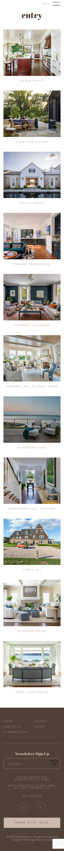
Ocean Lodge (32, 202)
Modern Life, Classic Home (32, 386)
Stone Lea (32, 569)
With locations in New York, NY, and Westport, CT (32, 786)
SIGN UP (54, 762)
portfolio (12, 726)
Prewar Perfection (32, 264)
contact (41, 721)
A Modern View (32, 447)
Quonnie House (32, 631)
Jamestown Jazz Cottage (32, 508)
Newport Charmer (32, 325)
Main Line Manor (32, 141)
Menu (46, 3)
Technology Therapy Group (37, 839)
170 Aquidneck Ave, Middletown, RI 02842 (32, 778)
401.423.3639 (32, 796)
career (39, 726)
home (8, 721)
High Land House (32, 692)
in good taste (15, 732)
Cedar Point (32, 80)
